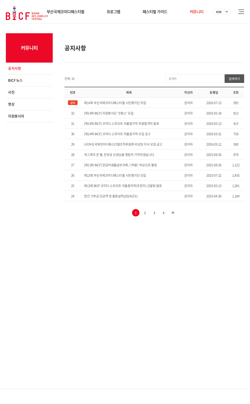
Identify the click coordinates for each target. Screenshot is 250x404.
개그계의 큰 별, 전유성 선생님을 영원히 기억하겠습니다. (119, 154)
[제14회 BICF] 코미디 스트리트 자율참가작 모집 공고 (117, 133)
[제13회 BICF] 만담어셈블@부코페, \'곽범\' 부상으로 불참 (120, 164)
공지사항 (14, 68)
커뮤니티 (196, 11)
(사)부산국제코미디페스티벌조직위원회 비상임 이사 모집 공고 (123, 144)
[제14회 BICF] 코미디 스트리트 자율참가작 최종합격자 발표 (121, 123)
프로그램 (113, 11)
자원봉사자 (16, 116)
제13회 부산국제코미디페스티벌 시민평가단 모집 (115, 175)
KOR (218, 12)
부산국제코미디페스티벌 (65, 11)
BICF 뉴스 (15, 80)
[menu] (241, 12)
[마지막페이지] (173, 212)
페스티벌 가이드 (155, 11)
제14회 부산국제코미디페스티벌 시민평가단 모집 (115, 102)
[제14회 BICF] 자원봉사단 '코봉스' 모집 (109, 113)
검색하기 (234, 78)
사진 (11, 92)
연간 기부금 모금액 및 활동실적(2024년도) (111, 196)
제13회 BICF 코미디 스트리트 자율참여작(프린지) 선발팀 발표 (123, 185)
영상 (11, 104)
